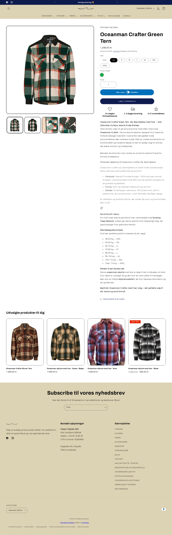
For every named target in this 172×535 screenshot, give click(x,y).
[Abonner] (105, 407)
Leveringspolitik (41, 526)
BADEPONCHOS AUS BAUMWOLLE (130, 468)
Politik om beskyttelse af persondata (62, 526)
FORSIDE (119, 429)
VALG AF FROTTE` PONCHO (126, 463)
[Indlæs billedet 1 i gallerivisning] (15, 125)
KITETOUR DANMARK (124, 476)
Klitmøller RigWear (67, 522)
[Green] (102, 75)
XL (145, 60)
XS (114, 60)
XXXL (105, 65)
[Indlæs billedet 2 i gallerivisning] (32, 125)
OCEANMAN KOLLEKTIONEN (127, 480)
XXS (106, 60)
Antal (102, 80)
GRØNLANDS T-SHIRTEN (125, 485)
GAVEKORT (119, 446)
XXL (154, 60)
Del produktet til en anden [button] (113, 299)
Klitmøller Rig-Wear (82, 518)
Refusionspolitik (83, 526)
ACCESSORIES (121, 442)
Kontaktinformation (15, 526)
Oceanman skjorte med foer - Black (143, 368)
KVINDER (119, 433)
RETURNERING (121, 489)
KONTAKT (119, 459)
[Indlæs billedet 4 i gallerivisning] (67, 125)
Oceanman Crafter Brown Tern (19, 368)
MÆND (118, 438)
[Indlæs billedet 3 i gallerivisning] (50, 125)
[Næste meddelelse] (117, 2)
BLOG (117, 455)
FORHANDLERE (121, 450)
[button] (9, 8)
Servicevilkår (29, 526)
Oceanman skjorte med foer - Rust (102, 368)
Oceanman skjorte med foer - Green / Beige (65, 368)
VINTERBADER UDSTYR (125, 472)
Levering (116, 51)
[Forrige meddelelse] (54, 2)
